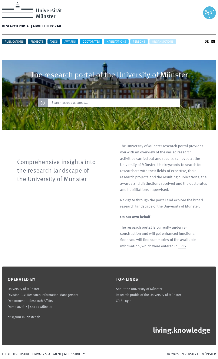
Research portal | (17, 26)
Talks (54, 41)
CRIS (182, 246)
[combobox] (114, 102)
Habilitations (116, 41)
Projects (36, 41)
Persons (139, 41)
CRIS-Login (123, 301)
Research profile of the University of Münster (148, 295)
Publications (14, 41)
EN (213, 41)
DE (207, 41)
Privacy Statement (46, 354)
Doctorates (91, 41)
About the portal (47, 26)
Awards (70, 41)
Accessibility (74, 354)
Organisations (163, 41)
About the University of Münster (139, 289)
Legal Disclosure (16, 354)
